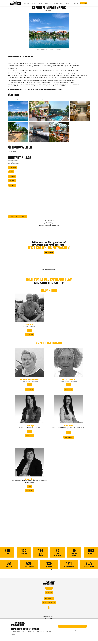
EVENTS (40, 3)
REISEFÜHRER (48, 3)
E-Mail (11, 172)
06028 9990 (12, 167)
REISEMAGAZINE (58, 3)
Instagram (12, 185)
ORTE (33, 3)
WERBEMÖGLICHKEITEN (49, 603)
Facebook (12, 181)
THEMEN (67, 3)
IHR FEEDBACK (49, 598)
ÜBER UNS (49, 588)
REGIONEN (26, 3)
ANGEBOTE (75, 3)
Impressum (20, 638)
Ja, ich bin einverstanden (72, 626)
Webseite (12, 176)
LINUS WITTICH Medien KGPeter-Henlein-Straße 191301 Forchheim (49, 616)
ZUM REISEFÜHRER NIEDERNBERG (17, 217)
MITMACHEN (83, 3)
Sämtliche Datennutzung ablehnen (72, 630)
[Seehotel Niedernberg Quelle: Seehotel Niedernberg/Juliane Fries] (18, 111)
